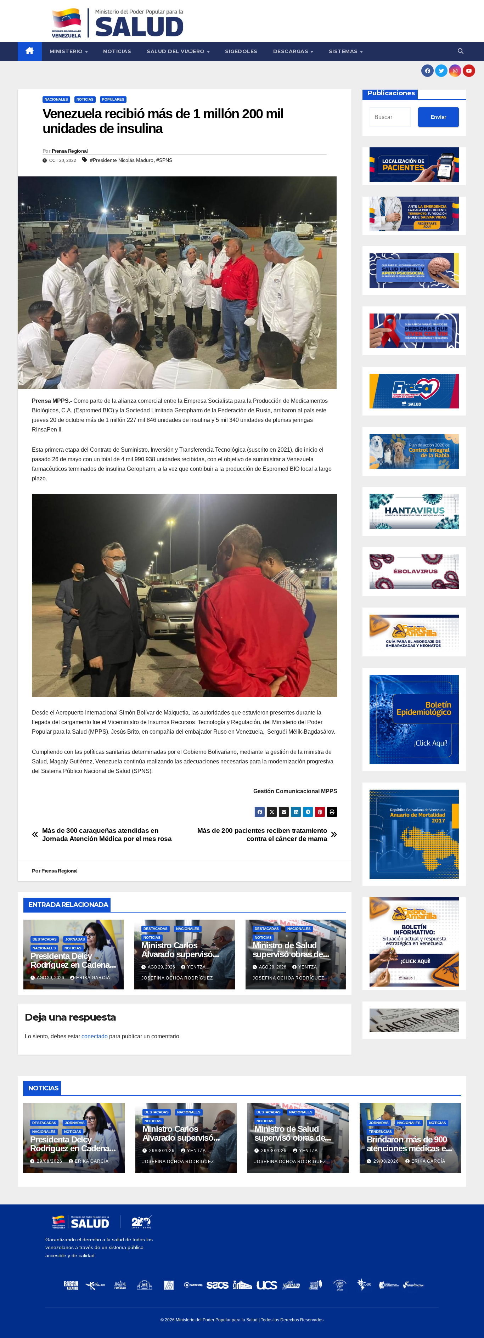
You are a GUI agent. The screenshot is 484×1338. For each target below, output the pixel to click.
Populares (113, 99)
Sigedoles (241, 51)
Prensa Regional (70, 151)
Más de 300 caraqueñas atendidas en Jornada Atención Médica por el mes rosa (107, 834)
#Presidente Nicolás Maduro (121, 160)
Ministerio (67, 51)
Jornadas (75, 939)
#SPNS (164, 160)
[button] (460, 51)
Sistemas (344, 51)
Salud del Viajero (176, 51)
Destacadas (45, 939)
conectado (94, 1036)
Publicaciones (391, 93)
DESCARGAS (291, 51)
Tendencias (380, 1132)
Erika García (93, 977)
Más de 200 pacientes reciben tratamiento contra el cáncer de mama (262, 834)
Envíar (438, 117)
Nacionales (56, 99)
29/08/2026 (50, 1161)
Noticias (117, 51)
